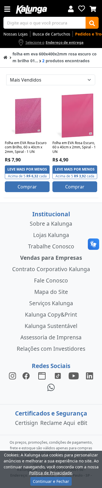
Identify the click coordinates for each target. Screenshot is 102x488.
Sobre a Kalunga (51, 223)
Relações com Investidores (51, 348)
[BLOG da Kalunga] (89, 375)
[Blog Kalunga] (42, 375)
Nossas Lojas (15, 34)
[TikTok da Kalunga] (58, 375)
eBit (82, 423)
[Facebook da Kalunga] (27, 375)
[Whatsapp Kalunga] (51, 387)
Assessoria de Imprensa (51, 337)
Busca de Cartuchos (51, 34)
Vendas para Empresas (51, 257)
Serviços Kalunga (51, 303)
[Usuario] (71, 8)
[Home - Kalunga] (5, 57)
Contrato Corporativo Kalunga (51, 269)
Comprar (27, 187)
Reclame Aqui (57, 423)
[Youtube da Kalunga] (74, 375)
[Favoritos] (81, 8)
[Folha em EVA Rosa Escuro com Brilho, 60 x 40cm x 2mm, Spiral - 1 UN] (27, 116)
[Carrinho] (93, 8)
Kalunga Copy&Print (51, 314)
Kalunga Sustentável (51, 326)
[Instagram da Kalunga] (12, 375)
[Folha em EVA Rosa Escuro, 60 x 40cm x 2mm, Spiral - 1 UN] (74, 116)
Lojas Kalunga (51, 235)
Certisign (26, 423)
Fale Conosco (51, 280)
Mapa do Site (51, 292)
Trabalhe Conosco (51, 246)
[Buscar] (92, 23)
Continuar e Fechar (51, 481)
